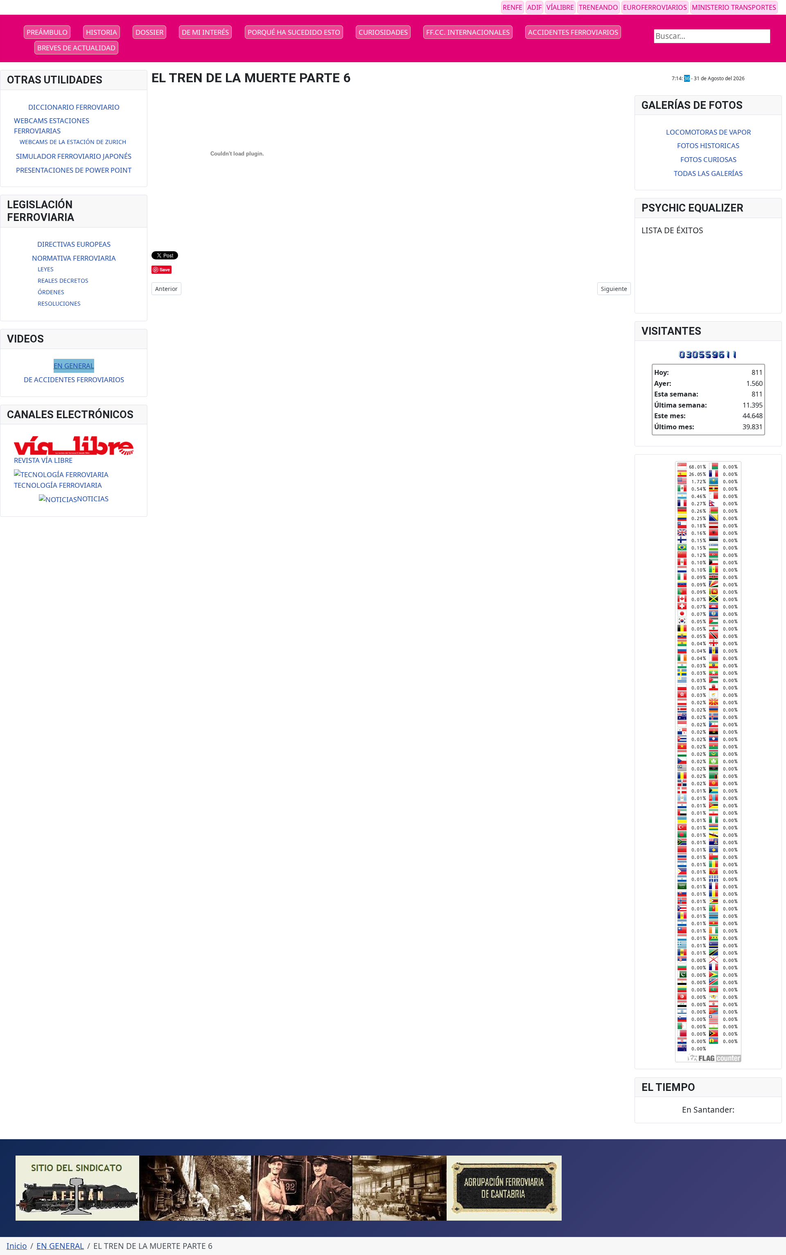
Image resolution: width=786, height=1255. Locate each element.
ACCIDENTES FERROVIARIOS (573, 32)
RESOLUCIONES (59, 303)
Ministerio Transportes (734, 7)
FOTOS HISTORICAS (708, 145)
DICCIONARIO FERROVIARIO (74, 107)
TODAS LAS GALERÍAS (708, 173)
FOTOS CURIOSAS (708, 159)
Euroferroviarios (655, 7)
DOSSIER (149, 32)
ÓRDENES (51, 292)
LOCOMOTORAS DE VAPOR (708, 132)
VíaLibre (560, 7)
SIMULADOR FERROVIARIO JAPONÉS (73, 156)
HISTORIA (101, 32)
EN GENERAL (74, 365)
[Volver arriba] (775, 1244)
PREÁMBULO (47, 32)
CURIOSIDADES (383, 32)
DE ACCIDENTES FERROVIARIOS (74, 379)
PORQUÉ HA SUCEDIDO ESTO (294, 32)
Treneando (598, 7)
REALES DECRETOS (63, 280)
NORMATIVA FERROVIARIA (74, 258)
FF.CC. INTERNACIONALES (468, 32)
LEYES (46, 269)
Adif (534, 7)
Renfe (512, 7)
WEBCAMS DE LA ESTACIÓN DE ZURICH (73, 142)
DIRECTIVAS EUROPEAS (74, 244)
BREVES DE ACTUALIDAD (76, 47)
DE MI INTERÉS (205, 32)
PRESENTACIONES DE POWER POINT (73, 170)
